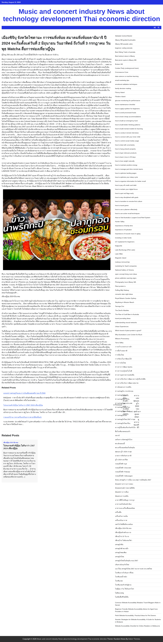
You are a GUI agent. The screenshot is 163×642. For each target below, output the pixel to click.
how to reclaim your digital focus (126, 189)
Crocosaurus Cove (121, 72)
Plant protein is (120, 286)
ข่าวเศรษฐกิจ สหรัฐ (121, 395)
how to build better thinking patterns (127, 125)
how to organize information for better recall (130, 181)
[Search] (158, 27)
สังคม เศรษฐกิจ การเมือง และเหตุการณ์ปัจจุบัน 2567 (133, 480)
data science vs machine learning (126, 76)
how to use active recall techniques (127, 213)
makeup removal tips (122, 262)
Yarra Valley (119, 342)
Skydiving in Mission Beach (124, 302)
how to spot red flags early (124, 193)
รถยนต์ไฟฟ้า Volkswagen (124, 476)
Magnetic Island (120, 258)
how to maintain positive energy (126, 165)
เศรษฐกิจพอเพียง (121, 552)
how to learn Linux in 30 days (125, 157)
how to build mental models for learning (129, 129)
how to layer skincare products (125, 153)
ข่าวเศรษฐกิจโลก (121, 415)
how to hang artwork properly (125, 149)
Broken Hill (119, 64)
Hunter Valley (119, 221)
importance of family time (124, 226)
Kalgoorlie (118, 246)
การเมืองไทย (119, 355)
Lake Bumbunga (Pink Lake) (125, 250)
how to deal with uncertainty (125, 145)
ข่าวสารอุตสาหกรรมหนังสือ (124, 375)
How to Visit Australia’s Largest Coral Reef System (132, 217)
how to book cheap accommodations (128, 116)
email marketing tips (122, 80)
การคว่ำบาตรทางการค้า (123, 347)
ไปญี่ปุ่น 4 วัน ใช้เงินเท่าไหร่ (124, 589)
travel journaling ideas (123, 318)
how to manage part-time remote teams (129, 169)
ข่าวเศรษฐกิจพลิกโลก (122, 407)
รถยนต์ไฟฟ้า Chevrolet (123, 468)
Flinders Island (120, 96)
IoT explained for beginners (124, 242)
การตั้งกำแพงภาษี (121, 351)
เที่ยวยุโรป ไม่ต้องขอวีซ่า (123, 540)
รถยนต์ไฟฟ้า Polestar (122, 472)
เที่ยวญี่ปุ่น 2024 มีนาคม (10, 442)
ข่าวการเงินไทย (120, 363)
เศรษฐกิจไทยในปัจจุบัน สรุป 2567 (126, 560)
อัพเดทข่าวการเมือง (122, 492)
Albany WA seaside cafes (124, 44)
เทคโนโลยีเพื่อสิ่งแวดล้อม (124, 524)
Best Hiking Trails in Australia (125, 52)
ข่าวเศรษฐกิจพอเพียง (122, 411)
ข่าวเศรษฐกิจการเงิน (122, 399)
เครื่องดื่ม (118, 512)
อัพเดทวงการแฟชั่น (121, 496)
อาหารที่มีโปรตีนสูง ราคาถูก (125, 500)
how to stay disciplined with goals (126, 197)
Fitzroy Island (120, 92)
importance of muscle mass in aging (127, 234)
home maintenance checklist (125, 104)
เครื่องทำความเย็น (121, 516)
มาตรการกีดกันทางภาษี (123, 456)
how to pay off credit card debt (125, 185)
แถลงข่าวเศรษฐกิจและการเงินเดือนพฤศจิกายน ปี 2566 (24, 393)
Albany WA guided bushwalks (125, 40)
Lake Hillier (119, 254)
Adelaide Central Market (123, 36)
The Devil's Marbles (122, 310)
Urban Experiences (122, 326)
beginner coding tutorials (123, 48)
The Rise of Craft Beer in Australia (127, 314)
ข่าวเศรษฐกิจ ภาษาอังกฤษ (124, 391)
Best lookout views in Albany (125, 56)
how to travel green (122, 205)
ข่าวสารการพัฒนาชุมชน (123, 367)
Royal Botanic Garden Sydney (125, 298)
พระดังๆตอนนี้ (120, 443)
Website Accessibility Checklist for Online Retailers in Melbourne (137, 626)
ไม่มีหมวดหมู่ (119, 593)
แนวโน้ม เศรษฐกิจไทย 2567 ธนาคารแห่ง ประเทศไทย (133, 569)
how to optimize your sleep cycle (126, 177)
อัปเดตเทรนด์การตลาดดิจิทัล (125, 488)
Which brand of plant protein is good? (128, 330)
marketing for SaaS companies (126, 266)
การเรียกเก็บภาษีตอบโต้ (123, 359)
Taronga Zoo (119, 306)
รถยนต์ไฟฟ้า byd (121, 464)
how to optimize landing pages (125, 173)
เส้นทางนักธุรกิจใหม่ (122, 564)
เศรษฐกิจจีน (119, 544)
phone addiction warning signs (125, 278)
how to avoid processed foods (125, 112)
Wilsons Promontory (122, 338)
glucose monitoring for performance (127, 100)
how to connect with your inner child (127, 137)
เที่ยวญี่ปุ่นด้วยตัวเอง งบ (123, 532)
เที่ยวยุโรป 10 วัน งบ (122, 536)
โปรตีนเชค (119, 581)
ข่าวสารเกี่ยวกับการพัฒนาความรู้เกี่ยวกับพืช (130, 379)
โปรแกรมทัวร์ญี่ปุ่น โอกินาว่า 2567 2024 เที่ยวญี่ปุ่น (23, 405)
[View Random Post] (154, 27)
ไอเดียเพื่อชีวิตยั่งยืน (122, 597)
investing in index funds (123, 238)
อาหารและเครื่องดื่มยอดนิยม (125, 508)
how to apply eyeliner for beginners (127, 108)
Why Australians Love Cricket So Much (128, 334)
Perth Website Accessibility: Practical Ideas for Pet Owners (135, 615)
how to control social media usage (127, 141)
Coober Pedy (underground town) (127, 68)
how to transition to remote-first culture (128, 201)
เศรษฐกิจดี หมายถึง (121, 548)
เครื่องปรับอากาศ (121, 520)
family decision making (123, 88)
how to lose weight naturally (125, 161)
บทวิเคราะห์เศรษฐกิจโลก (123, 439)
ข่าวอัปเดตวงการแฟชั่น (123, 387)
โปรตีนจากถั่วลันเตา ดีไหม (124, 573)
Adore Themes (134, 639)
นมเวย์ (117, 435)
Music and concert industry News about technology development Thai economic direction (81, 15)
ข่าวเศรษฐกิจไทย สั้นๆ (122, 423)
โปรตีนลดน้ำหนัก (121, 577)
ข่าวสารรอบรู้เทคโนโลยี (123, 371)
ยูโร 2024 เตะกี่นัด (121, 460)
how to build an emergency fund (126, 121)
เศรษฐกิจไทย (119, 556)
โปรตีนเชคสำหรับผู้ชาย (123, 585)
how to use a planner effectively (126, 209)
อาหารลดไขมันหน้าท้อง (123, 504)
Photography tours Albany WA (125, 282)
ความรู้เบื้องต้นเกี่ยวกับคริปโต (125, 427)
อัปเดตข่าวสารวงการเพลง (124, 484)
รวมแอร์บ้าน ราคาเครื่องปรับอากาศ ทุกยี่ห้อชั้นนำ (22, 417)
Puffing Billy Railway (122, 290)
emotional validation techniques (126, 84)
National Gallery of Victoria (124, 270)
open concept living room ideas (126, 274)
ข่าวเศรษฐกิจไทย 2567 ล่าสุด (125, 419)
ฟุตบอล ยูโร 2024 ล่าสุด (123, 452)
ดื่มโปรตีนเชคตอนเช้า (122, 431)
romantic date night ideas (124, 294)
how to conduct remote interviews (127, 133)
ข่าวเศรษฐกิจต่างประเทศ (123, 403)
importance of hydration (123, 230)
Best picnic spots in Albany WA (125, 60)
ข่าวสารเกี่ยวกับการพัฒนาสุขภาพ (126, 383)
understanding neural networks (126, 322)
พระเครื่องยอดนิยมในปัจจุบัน (125, 447)
